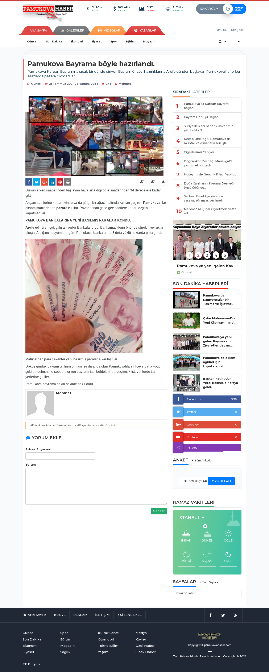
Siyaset (96, 41)
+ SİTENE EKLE (129, 615)
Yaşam (103, 652)
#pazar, (72, 425)
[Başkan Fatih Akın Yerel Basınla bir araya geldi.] (186, 383)
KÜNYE (60, 615)
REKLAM (80, 615)
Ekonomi (76, 41)
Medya (141, 633)
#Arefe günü (107, 425)
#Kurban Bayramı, (56, 425)
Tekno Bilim (108, 646)
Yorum (30, 464)
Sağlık (65, 652)
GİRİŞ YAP (237, 30)
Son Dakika (54, 41)
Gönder (159, 511)
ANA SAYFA (38, 30)
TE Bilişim (31, 664)
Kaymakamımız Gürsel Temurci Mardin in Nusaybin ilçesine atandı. (207, 266)
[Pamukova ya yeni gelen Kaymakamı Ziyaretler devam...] (186, 341)
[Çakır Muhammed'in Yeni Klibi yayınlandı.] (186, 320)
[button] (210, 9)
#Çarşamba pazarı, (88, 425)
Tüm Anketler (204, 460)
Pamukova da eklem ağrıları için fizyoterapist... (219, 362)
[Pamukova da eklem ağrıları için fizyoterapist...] (186, 362)
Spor (113, 41)
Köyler (141, 639)
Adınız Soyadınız (38, 449)
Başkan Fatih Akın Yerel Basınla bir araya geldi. (220, 383)
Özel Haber (145, 646)
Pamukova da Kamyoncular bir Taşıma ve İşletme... (218, 300)
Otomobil (106, 639)
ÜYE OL (222, 30)
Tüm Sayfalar (210, 582)
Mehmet (125, 83)
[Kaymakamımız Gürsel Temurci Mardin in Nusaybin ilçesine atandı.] (207, 242)
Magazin (149, 41)
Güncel (32, 41)
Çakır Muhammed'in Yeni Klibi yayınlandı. (219, 320)
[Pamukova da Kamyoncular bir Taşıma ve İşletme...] (186, 299)
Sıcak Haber (146, 652)
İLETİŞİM (102, 615)
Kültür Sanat (108, 633)
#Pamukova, (37, 425)
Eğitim (130, 41)
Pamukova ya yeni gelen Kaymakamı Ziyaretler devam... (218, 341)
